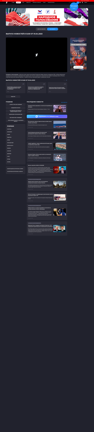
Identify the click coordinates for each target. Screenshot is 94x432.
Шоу (23, 2)
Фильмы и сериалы (37, 2)
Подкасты (28, 2)
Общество (13, 96)
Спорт (44, 2)
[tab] (41, 29)
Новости (18, 2)
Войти (85, 2)
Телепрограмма (51, 2)
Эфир (13, 2)
